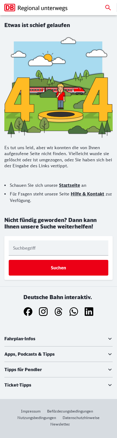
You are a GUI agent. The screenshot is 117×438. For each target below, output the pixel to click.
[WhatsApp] (73, 311)
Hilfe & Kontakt (87, 194)
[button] (58, 338)
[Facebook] (28, 311)
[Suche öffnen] (108, 7)
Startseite (69, 185)
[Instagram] (43, 311)
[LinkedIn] (89, 311)
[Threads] (58, 311)
